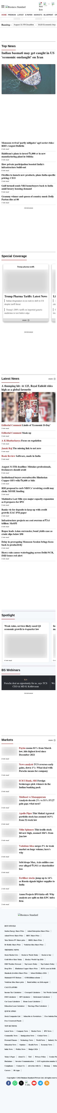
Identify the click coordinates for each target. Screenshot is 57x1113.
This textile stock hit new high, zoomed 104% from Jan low (36, 833)
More (50, 379)
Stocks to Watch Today (29, 955)
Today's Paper (10, 1057)
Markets (38, 15)
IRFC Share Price (32, 936)
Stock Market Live (11, 955)
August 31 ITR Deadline (24, 25)
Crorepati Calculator (32, 992)
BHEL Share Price (35, 940)
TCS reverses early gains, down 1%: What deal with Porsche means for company (36, 768)
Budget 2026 (33, 1049)
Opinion (22, 1045)
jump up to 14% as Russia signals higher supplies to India (37, 881)
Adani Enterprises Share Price (38, 931)
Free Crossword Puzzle (13, 1021)
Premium (12, 15)
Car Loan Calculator (12, 1001)
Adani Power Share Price (14, 936)
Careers (7, 1070)
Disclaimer (8, 1061)
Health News (33, 1045)
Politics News (20, 1049)
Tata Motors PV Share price (15, 940)
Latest (20, 15)
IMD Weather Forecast (13, 964)
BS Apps (17, 1070)
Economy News (46, 1045)
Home (4, 15)
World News (40, 1040)
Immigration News (27, 1036)
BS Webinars (11, 670)
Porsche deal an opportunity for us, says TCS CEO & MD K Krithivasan (25, 685)
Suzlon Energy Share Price (14, 931)
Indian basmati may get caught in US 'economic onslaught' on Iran (28, 55)
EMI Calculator (10, 997)
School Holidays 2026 (39, 973)
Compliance (9, 1066)
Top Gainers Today (48, 964)
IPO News (47, 1031)
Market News (36, 1031)
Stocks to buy (46, 955)
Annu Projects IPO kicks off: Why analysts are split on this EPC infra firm (37, 898)
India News (9, 1049)
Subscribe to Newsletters (32, 1016)
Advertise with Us (34, 1066)
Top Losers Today (30, 964)
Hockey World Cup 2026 (34, 959)
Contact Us (20, 1066)
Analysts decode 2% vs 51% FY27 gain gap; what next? (36, 800)
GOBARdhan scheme (32, 978)
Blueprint (48, 15)
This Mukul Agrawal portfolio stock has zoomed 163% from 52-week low (36, 817)
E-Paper (28, 15)
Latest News (10, 378)
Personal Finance (11, 1040)
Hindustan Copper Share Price (26, 969)
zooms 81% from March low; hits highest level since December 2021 (35, 751)
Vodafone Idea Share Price (33, 945)
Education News (10, 1045)
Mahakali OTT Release (13, 978)
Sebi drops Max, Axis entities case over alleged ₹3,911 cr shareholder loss (36, 866)
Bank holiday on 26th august (37, 982)
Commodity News (11, 1036)
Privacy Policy (40, 1057)
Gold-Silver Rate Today (13, 959)
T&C (30, 1057)
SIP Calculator (24, 997)
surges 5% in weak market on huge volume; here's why (36, 849)
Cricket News (42, 1036)
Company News (22, 1031)
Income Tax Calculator (13, 992)
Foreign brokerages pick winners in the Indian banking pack (35, 784)
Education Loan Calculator (15, 1006)
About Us (21, 1057)
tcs (25, 679)
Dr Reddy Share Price (13, 945)
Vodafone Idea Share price (14, 982)
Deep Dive (8, 969)
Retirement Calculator (41, 997)
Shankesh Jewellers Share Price (16, 973)
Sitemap (47, 1066)
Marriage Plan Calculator (37, 1006)
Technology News (26, 1040)
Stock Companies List (12, 1016)
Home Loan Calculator (31, 1001)
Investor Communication (25, 1061)
